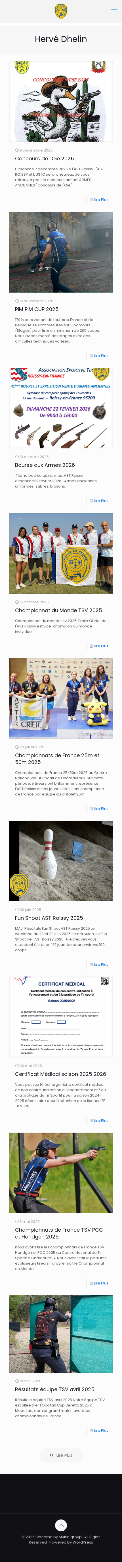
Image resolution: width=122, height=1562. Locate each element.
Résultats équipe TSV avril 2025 (54, 1389)
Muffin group (70, 1537)
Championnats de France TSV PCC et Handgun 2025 (59, 1233)
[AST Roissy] (61, 11)
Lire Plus (101, 199)
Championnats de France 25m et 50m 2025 (57, 759)
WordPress (83, 1542)
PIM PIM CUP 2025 (37, 309)
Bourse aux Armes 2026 (45, 465)
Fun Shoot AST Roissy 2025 (49, 917)
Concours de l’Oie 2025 (44, 158)
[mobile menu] (114, 11)
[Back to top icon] (61, 1525)
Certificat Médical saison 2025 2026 (60, 1074)
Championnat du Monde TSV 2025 (58, 610)
